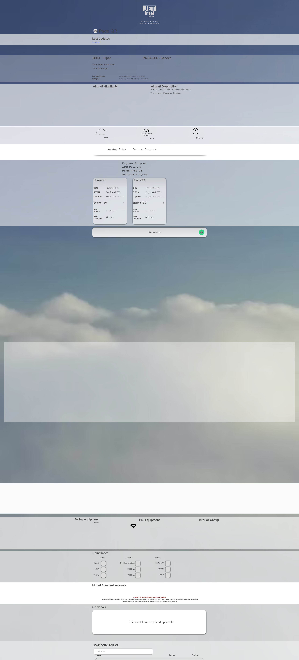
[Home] (95, 31)
